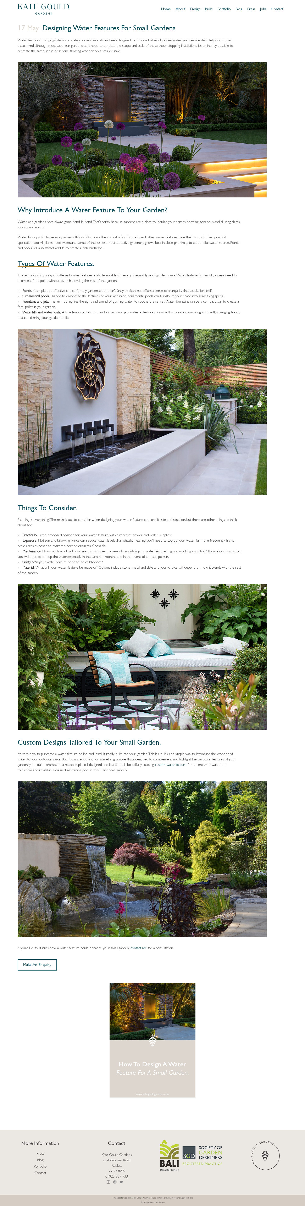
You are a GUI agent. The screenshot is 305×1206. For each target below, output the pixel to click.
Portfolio (40, 1166)
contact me (139, 948)
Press (40, 1153)
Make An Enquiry (37, 965)
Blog (40, 1160)
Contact (40, 1173)
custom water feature (171, 765)
